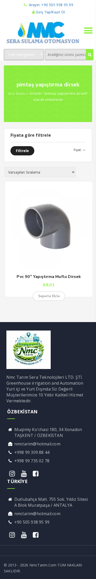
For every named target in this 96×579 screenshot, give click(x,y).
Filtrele (22, 150)
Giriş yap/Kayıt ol (50, 12)
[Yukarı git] (87, 570)
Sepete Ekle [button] (49, 296)
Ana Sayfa (16, 94)
